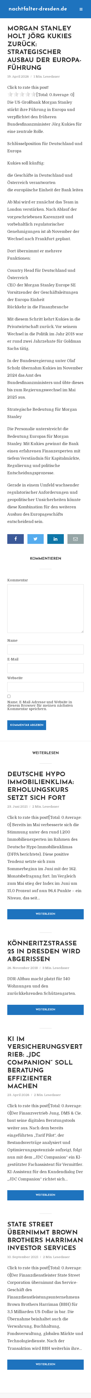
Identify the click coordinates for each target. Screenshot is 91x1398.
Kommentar (17, 580)
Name (12, 640)
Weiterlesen (45, 914)
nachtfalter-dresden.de (37, 9)
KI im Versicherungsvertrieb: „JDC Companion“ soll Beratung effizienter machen (45, 1063)
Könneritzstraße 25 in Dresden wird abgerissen (43, 952)
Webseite (15, 678)
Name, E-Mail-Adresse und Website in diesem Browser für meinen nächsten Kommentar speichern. (40, 705)
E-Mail (12, 659)
